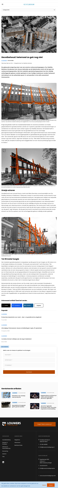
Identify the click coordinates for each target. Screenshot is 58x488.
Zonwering (5, 451)
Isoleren (4, 453)
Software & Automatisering (6, 447)
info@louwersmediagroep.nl (47, 447)
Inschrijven (29, 372)
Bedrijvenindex (18, 445)
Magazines (17, 439)
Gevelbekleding (6, 439)
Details (44, 485)
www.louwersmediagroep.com (48, 475)
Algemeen (4, 60)
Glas (3, 456)
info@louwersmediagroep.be (47, 468)
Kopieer (39, 305)
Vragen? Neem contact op (44, 424)
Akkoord (50, 485)
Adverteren (17, 442)
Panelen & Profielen (5, 443)
